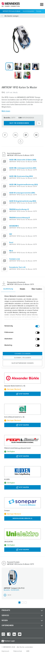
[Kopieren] (22, 141)
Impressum (5, 651)
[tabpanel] (22, 37)
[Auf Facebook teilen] (6, 135)
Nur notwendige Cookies (23, 363)
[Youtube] (19, 634)
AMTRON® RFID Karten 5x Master (12, 11)
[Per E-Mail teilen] (38, 135)
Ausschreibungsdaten (28, 11)
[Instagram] (3, 634)
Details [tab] (22, 289)
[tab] (9, 66)
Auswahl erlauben (22, 358)
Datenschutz (17, 651)
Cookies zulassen (22, 353)
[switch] (37, 333)
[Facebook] (8, 634)
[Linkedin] (14, 634)
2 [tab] (22, 602)
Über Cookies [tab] (37, 289)
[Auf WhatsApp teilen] (27, 135)
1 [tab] (19, 602)
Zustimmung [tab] (8, 289)
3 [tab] (26, 602)
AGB (27, 651)
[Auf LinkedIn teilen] (17, 135)
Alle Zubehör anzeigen (11, 16)
